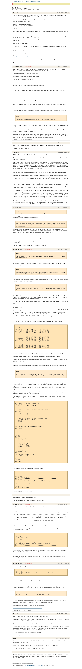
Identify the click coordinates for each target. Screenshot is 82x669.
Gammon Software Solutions (18, 1)
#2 (68, 142)
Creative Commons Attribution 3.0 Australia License (33, 665)
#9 (68, 613)
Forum (26, 1)
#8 (68, 563)
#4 (68, 207)
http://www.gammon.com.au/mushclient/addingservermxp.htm (27, 608)
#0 (68, 12)
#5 (68, 249)
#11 (68, 652)
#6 (68, 494)
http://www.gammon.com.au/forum (22, 57)
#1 (68, 66)
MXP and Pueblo (36, 1)
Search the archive (61, 3)
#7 (68, 504)
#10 (68, 638)
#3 (68, 152)
